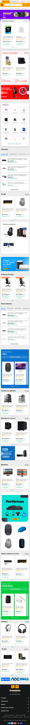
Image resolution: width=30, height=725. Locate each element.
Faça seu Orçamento (15, 8)
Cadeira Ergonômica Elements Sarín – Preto (21, 289)
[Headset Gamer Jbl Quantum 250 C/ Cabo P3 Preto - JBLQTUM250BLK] (9, 232)
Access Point (10, 308)
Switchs (3, 308)
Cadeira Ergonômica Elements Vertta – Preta (7, 289)
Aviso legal (26, 716)
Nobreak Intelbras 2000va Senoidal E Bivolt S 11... (22, 433)
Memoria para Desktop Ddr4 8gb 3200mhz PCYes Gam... (8, 569)
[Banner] (5, 679)
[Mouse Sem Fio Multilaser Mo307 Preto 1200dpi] (21, 543)
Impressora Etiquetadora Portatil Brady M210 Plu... (20, 37)
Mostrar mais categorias (14, 143)
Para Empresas (15, 1)
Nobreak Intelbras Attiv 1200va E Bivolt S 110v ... (8, 607)
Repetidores (18, 308)
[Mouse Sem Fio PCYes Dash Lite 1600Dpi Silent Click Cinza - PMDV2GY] (8, 543)
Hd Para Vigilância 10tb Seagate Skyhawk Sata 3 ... (8, 37)
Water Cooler (4, 154)
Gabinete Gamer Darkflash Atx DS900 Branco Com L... (22, 406)
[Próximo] (28, 92)
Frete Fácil (24, 8)
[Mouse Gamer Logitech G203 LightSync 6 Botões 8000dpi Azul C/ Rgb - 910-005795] (21, 529)
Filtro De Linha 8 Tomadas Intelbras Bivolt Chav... (19, 607)
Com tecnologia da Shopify (20, 720)
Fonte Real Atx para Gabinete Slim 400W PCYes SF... (20, 68)
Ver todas (25, 20)
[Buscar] (21, 5)
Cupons (7, 8)
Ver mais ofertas (14, 189)
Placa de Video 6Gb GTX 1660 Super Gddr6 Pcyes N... (21, 664)
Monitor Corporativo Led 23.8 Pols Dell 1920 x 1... (20, 375)
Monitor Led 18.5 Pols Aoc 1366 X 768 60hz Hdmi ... (22, 480)
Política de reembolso (9, 715)
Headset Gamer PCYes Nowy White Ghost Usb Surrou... (7, 637)
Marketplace (6, 1)
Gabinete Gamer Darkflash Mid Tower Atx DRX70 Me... (8, 406)
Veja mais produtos (15, 589)
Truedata (10, 720)
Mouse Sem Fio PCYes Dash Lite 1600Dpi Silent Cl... (21, 209)
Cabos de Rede (26, 308)
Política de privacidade (20, 715)
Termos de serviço (6, 716)
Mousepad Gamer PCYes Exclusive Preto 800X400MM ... (7, 664)
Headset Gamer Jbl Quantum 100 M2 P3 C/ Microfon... (21, 637)
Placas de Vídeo (22, 154)
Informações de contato (17, 716)
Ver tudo (26, 52)
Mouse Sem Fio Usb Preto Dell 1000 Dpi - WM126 (7, 375)
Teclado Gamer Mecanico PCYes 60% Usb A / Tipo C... (7, 209)
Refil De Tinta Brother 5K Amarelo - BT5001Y (8, 68)
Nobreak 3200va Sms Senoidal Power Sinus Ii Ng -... (7, 433)
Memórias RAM (13, 154)
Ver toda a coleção (15, 357)
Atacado (23, 1)
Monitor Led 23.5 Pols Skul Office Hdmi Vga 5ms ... (7, 480)
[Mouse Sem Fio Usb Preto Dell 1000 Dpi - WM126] (8, 529)
